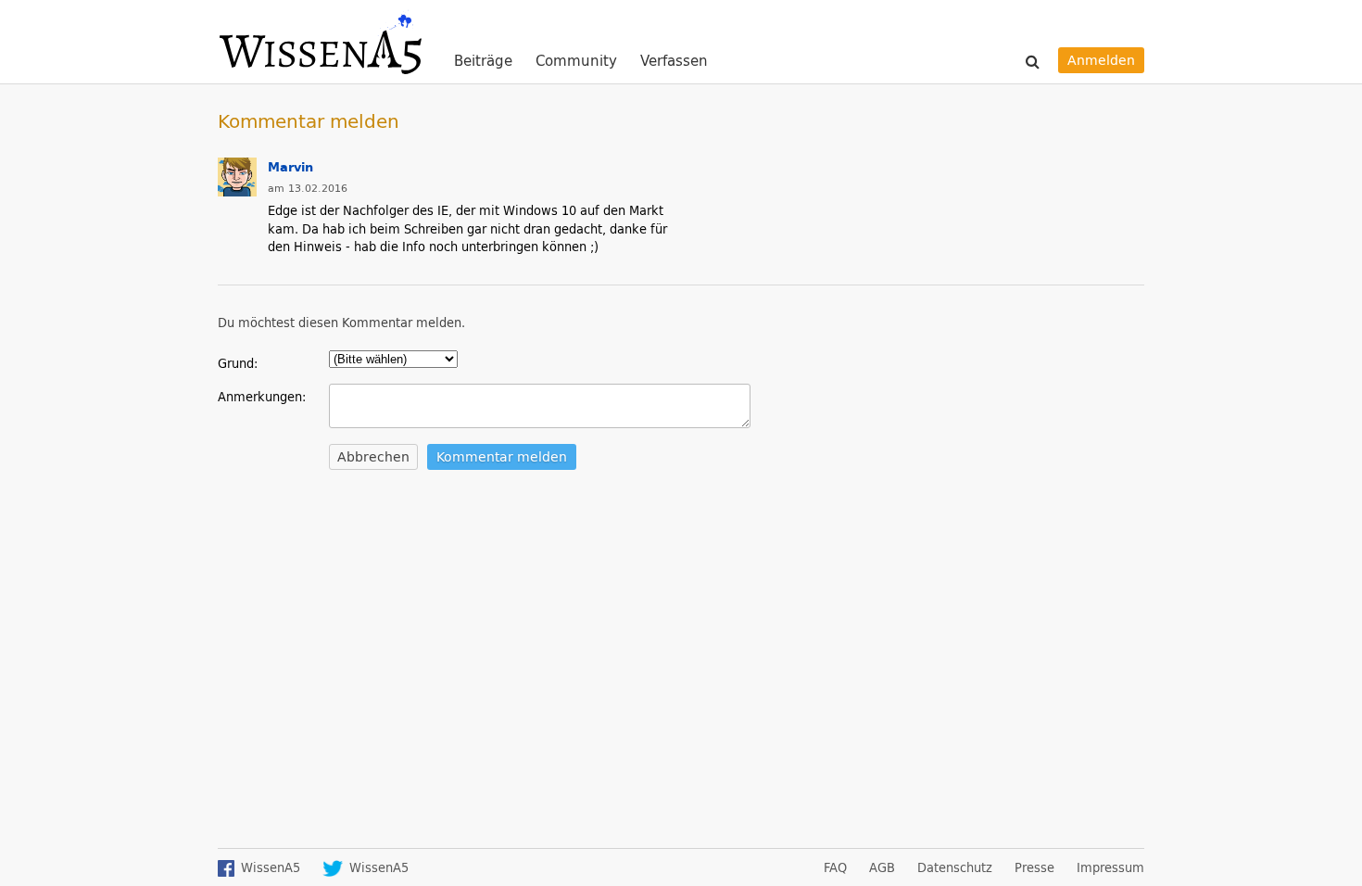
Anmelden (1101, 60)
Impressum (1110, 867)
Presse (1034, 867)
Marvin (290, 167)
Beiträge (483, 61)
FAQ (835, 867)
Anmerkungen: (262, 396)
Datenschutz (954, 867)
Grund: (238, 363)
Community (576, 61)
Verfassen (674, 60)
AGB (882, 867)
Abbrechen (373, 456)
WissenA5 (320, 41)
